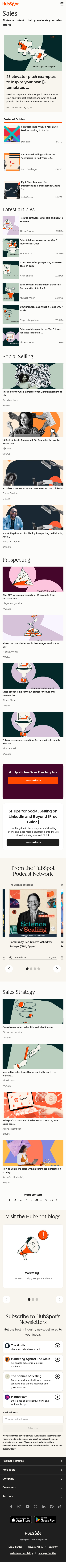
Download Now (33, 780)
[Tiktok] (60, 1507)
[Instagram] (19, 1507)
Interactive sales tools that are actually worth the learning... (29, 1074)
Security (53, 1547)
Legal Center (15, 1547)
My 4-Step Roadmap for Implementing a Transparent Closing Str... (40, 186)
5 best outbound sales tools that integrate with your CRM (31, 645)
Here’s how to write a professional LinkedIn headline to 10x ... (32, 393)
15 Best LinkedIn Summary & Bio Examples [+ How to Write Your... (31, 442)
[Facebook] (11, 1507)
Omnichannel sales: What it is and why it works (41, 309)
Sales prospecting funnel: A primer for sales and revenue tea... (29, 693)
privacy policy (9, 1449)
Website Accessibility (21, 1553)
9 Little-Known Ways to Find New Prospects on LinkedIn (33, 488)
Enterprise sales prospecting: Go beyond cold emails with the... (31, 742)
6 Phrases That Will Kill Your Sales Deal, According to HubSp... (39, 129)
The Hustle (18, 1345)
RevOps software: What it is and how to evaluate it (41, 220)
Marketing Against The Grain (30, 1359)
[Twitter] (35, 1507)
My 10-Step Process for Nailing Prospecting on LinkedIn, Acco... (33, 535)
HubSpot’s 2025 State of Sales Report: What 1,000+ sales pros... (30, 1122)
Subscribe (33, 1428)
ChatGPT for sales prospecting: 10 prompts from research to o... (29, 597)
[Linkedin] (43, 1507)
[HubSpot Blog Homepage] (11, 3)
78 (45, 1199)
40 (36, 1199)
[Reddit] (52, 1507)
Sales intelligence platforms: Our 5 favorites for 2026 (38, 242)
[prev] (6, 1299)
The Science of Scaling (26, 1376)
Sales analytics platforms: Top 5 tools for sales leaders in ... (40, 331)
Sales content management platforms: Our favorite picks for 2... (40, 286)
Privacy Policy (35, 1547)
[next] (59, 1299)
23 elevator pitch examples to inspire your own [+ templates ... (31, 82)
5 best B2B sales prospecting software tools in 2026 (41, 264)
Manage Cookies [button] (47, 1553)
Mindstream (19, 1397)
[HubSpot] (33, 1533)
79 (51, 1199)
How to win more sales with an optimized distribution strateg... (32, 1171)
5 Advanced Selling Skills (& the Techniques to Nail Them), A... (38, 156)
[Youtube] (27, 1507)
